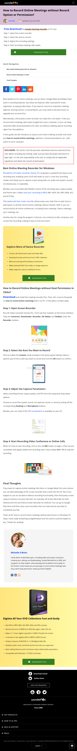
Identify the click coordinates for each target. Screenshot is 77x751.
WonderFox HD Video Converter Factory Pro (21, 173)
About (6, 733)
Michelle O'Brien (19, 552)
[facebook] (38, 692)
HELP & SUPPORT (11, 727)
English (37, 746)
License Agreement (31, 741)
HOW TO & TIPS (10, 721)
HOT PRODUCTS (10, 715)
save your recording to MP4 (35, 192)
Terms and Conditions (10, 741)
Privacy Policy (21, 741)
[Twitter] (45, 692)
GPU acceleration (35, 411)
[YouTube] (32, 692)
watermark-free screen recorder (20, 201)
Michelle (12, 21)
